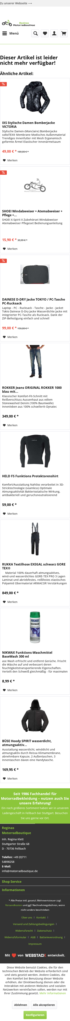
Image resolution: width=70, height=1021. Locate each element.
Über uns (26, 917)
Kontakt (41, 917)
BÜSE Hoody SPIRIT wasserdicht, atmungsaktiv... (27, 743)
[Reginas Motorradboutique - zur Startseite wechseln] (18, 23)
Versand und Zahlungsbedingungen (33, 924)
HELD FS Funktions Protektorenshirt (30, 476)
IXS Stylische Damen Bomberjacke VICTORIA (28, 125)
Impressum (35, 944)
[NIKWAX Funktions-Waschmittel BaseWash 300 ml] (35, 627)
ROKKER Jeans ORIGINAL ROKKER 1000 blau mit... (32, 389)
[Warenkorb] (64, 33)
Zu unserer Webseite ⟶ (16, 3)
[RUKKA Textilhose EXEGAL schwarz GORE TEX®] (35, 539)
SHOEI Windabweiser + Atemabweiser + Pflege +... (32, 213)
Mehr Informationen (52, 993)
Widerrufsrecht (24, 930)
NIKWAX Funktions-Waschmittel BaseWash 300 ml (27, 654)
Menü (14, 33)
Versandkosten (13, 905)
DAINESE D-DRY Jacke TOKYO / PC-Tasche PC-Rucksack (33, 301)
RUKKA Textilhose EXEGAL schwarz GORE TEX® (34, 566)
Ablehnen (20, 1005)
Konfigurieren (35, 1015)
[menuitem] (10, 33)
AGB (33, 937)
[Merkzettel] (45, 33)
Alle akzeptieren (44, 1005)
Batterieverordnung (51, 937)
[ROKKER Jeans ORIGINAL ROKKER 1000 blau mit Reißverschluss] (35, 362)
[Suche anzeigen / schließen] (35, 33)
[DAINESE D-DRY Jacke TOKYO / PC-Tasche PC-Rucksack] (35, 274)
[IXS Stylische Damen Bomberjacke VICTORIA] (35, 97)
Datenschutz (44, 930)
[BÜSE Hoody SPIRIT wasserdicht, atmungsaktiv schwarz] (35, 715)
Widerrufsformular (15, 937)
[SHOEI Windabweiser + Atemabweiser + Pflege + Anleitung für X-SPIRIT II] (35, 186)
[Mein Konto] (54, 33)
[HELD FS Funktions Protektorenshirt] (35, 450)
